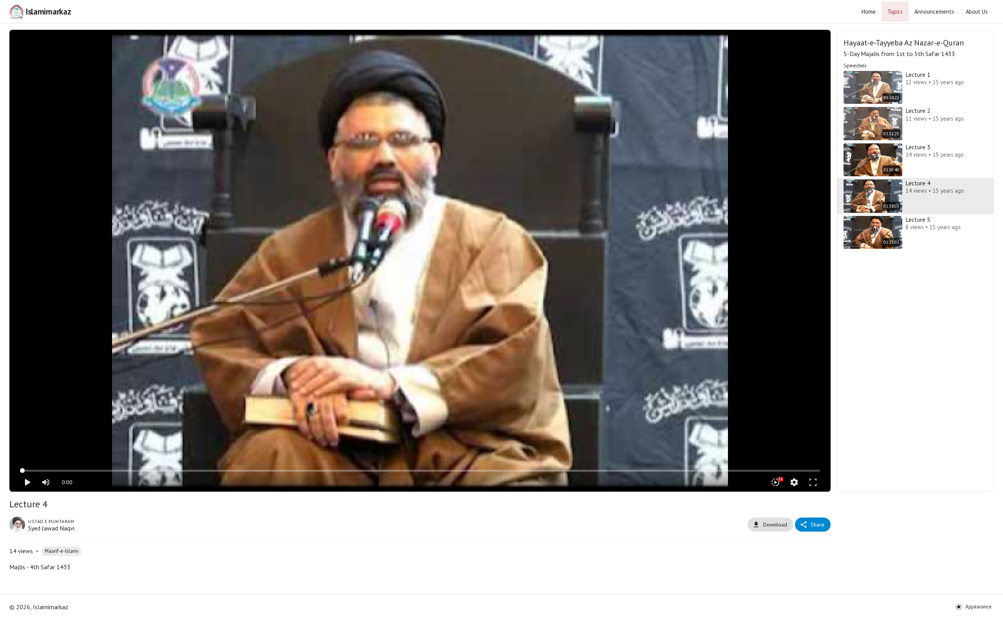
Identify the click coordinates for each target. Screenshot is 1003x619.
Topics (895, 11)
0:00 (67, 482)
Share (817, 524)
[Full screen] (813, 482)
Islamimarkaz (48, 11)
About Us (977, 11)
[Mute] (45, 482)
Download (775, 524)
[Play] (27, 482)
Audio (430, 42)
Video (410, 42)
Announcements (934, 11)
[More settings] (794, 482)
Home (869, 11)
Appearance (978, 606)
